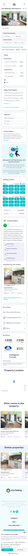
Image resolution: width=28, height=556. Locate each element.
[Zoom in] (25, 386)
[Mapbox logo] (5, 391)
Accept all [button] (7, 549)
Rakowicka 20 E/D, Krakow (13, 47)
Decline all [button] (20, 549)
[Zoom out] (25, 388)
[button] (14, 553)
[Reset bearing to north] (25, 390)
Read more (13, 539)
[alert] (14, 543)
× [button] (26, 532)
